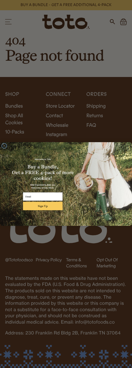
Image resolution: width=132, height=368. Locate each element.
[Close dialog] (4, 145)
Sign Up (42, 206)
